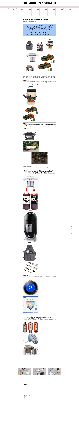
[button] (33, 7)
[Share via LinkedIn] (27, 359)
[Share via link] (29, 359)
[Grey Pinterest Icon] (71, 231)
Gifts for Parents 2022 (23, 376)
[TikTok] (71, 226)
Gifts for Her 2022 (52, 376)
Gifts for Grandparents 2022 (38, 377)
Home (24, 356)
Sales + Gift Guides (28, 356)
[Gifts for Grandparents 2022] (39, 371)
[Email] (71, 233)
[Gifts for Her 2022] (54, 371)
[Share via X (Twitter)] (25, 359)
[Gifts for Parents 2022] (24, 371)
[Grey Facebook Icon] (71, 230)
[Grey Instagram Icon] (71, 228)
